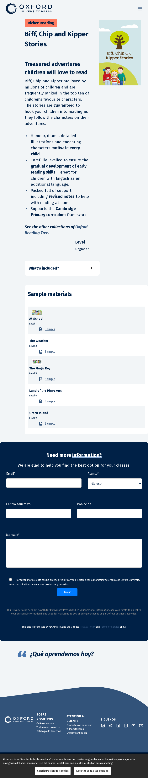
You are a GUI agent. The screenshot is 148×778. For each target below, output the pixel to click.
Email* (10, 473)
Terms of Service (110, 626)
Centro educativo (18, 504)
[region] (74, 766)
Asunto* (93, 473)
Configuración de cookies (53, 770)
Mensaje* (12, 535)
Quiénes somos (45, 723)
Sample (50, 329)
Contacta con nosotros (79, 725)
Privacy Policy (87, 626)
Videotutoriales (75, 728)
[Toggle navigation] (140, 8)
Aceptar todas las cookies (92, 770)
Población (84, 504)
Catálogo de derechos (48, 731)
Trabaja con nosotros (48, 727)
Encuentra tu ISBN (76, 732)
